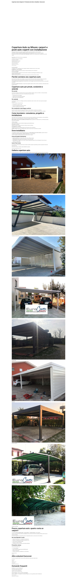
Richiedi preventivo (15, 63)
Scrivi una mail (14, 65)
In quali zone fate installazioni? (16, 570)
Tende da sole (14, 561)
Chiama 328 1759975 (15, 64)
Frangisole (13, 562)
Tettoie (13, 560)
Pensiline (13, 559)
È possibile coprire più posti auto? (17, 569)
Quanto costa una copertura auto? (17, 571)
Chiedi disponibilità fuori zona (16, 148)
